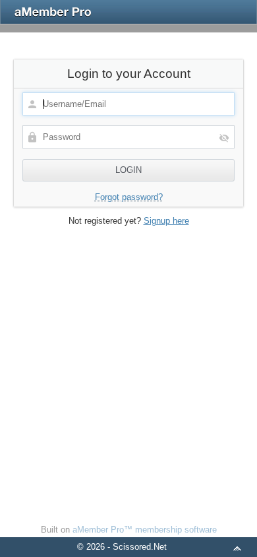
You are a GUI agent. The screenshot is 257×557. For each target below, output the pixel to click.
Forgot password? (129, 197)
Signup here (166, 221)
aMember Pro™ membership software (144, 530)
